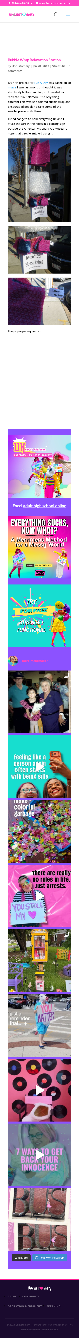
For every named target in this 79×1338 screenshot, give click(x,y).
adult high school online (44, 505)
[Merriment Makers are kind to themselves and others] (39, 1025)
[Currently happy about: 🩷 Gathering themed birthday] (39, 960)
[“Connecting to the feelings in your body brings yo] (39, 1219)
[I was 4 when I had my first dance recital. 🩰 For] (39, 702)
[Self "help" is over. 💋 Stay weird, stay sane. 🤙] (39, 766)
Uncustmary (39, 1288)
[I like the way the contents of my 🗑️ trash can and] (39, 831)
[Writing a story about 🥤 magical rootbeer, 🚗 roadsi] (39, 1155)
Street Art (58, 66)
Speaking (53, 1306)
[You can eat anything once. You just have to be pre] (39, 896)
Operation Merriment (25, 1306)
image (12, 87)
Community (31, 1296)
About (13, 1296)
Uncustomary (21, 66)
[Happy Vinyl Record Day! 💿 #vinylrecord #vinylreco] (39, 1090)
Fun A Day (41, 83)
